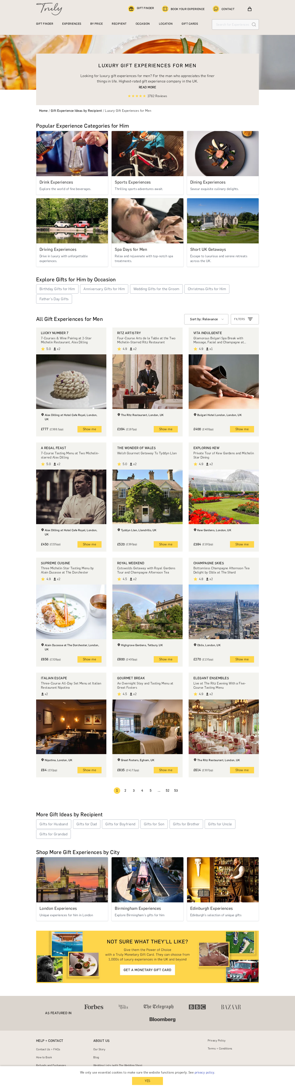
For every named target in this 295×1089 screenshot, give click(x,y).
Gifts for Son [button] (154, 824)
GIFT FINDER (145, 8)
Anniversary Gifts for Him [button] (104, 289)
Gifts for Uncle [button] (220, 824)
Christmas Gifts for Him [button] (207, 289)
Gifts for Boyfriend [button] (120, 824)
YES (147, 1081)
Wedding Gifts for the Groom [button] (156, 289)
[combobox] (206, 319)
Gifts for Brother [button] (186, 824)
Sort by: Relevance (204, 319)
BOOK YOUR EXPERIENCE (188, 9)
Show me (89, 429)
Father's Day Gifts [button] (54, 299)
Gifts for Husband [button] (54, 824)
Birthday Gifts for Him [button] (57, 289)
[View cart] (249, 9)
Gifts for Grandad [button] (53, 834)
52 (168, 790)
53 (176, 790)
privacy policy (204, 1072)
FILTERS (239, 319)
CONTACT (228, 9)
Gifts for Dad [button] (86, 824)
